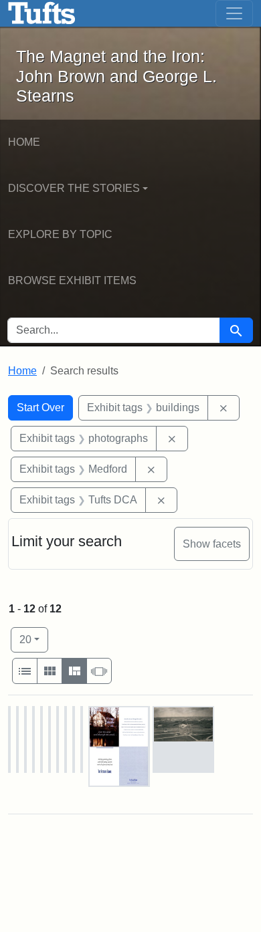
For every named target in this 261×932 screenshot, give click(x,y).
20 (33, 639)
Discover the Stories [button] (74, 188)
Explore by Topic (60, 234)
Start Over (40, 407)
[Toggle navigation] (234, 13)
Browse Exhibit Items (72, 280)
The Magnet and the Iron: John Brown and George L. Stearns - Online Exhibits (42, 13)
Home (24, 142)
